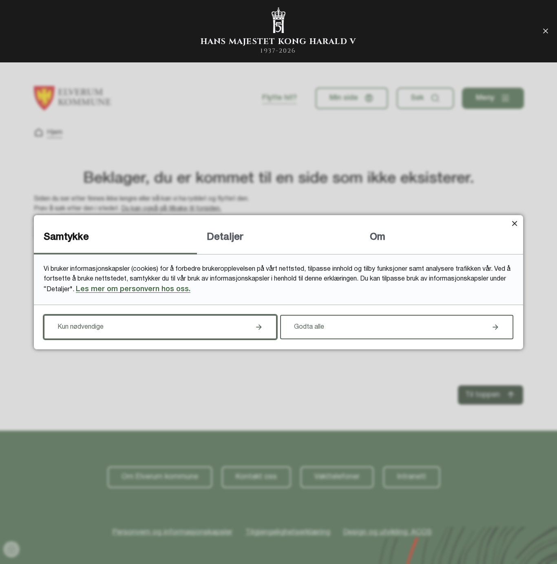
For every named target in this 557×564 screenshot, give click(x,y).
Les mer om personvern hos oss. (133, 289)
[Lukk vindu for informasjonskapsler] (514, 223)
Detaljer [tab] (225, 237)
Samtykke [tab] (66, 237)
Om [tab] (377, 237)
